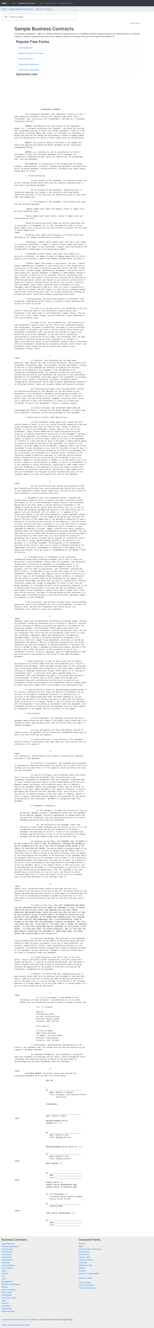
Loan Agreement (25, 48)
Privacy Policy (24, 1325)
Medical (82, 1268)
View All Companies (87, 1288)
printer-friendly (134, 23)
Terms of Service (9, 1325)
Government (84, 1254)
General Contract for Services (31, 53)
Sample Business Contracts (21, 9)
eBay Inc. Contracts (44, 9)
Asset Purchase (8, 1244)
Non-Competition (9, 1290)
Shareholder (7, 1308)
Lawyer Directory (65, 3)
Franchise (6, 1262)
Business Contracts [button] (27, 3)
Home (14, 3)
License (5, 1273)
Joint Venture (7, 1268)
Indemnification (8, 1265)
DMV (81, 1246)
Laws (41, 3)
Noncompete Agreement (28, 70)
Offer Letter (7, 1292)
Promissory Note (25, 59)
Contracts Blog (85, 1278)
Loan (4, 1279)
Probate (82, 1271)
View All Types (85, 1282)
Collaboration (7, 1249)
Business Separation (10, 1246)
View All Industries (86, 1285)
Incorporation (50, 3)
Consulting (6, 1254)
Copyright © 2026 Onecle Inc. (15, 1319)
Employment (7, 1260)
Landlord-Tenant (86, 1260)
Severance (6, 1306)
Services (5, 1303)
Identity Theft (84, 1257)
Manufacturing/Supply (11, 1284)
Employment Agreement (28, 64)
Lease (4, 1271)
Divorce (82, 1244)
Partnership (6, 1295)
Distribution (7, 1257)
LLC (3, 1276)
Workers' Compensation (89, 1273)
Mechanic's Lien (85, 1265)
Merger (5, 1287)
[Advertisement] (77, 92)
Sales (4, 1300)
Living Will (83, 1262)
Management (7, 1281)
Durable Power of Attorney (90, 1249)
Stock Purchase (8, 1311)
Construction (7, 1252)
